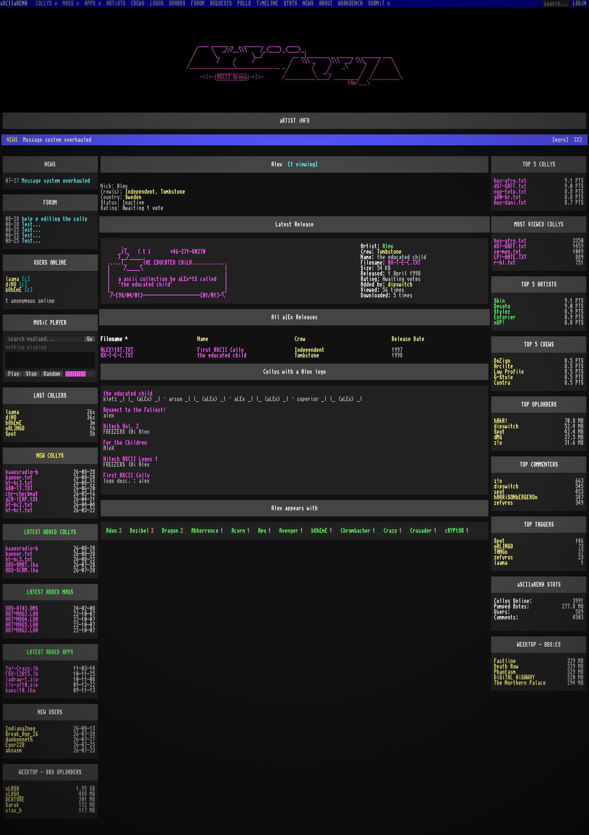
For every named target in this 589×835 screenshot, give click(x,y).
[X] (578, 140)
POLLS (244, 3)
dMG (498, 437)
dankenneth (19, 739)
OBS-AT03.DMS (21, 608)
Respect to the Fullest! (134, 410)
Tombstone (173, 191)
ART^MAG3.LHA (21, 614)
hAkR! (501, 421)
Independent (140, 191)
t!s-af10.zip (21, 685)
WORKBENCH (350, 3)
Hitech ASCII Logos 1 (130, 459)
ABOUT (326, 3)
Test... (31, 224)
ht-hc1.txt (19, 510)
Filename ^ (114, 339)
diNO (10, 284)
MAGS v (71, 3)
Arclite (503, 366)
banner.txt (19, 477)
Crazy (392, 530)
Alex (387, 246)
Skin (499, 301)
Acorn (240, 530)
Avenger (291, 530)
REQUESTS (221, 3)
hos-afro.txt (510, 181)
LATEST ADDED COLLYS (50, 532)
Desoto (502, 306)
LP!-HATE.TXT (510, 257)
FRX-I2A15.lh (21, 674)
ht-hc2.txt (19, 505)
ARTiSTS (115, 3)
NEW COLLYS (50, 455)
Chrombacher (358, 530)
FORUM (198, 3)
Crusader (423, 530)
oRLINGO (15, 428)
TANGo (501, 552)
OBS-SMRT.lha (21, 565)
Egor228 (15, 745)
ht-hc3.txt (19, 483)
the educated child (221, 355)
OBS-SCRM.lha (21, 570)
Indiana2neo (20, 728)
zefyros (503, 503)
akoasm (13, 750)
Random (52, 374)
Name (202, 339)
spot (499, 492)
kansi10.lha (20, 690)
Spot (10, 434)
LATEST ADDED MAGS (50, 592)
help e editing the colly (54, 219)
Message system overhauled (56, 181)
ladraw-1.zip (21, 679)
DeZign (502, 361)
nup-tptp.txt (510, 191)
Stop (31, 374)
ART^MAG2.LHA (21, 630)
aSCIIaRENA (13, 3)
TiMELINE (267, 3)
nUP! (499, 322)
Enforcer (505, 317)
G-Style (503, 377)
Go (89, 339)
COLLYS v (46, 3)
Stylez (502, 311)
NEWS (308, 3)
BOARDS (177, 3)
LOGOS (157, 3)
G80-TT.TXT (19, 488)
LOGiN (579, 3)
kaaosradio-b (21, 472)
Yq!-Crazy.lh (21, 668)
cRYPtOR (457, 530)
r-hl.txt (505, 262)
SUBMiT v (379, 3)
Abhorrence (207, 530)
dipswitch (400, 284)
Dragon (172, 530)
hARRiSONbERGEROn (516, 497)
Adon (114, 530)
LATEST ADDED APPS (50, 652)
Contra (502, 382)
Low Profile (509, 372)
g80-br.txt (507, 197)
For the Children (125, 442)
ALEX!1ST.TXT (117, 350)
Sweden (133, 197)
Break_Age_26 (21, 734)
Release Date (408, 339)
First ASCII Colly (220, 350)
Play (13, 374)
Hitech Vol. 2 (121, 426)
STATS (290, 3)
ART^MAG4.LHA (21, 619)
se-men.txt (507, 251)
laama (12, 279)
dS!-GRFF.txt (510, 186)
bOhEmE (321, 530)
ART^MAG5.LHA (21, 625)
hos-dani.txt (510, 202)
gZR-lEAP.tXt (21, 499)
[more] (560, 140)
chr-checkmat (21, 494)
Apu (264, 530)
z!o (498, 442)
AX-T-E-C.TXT (404, 262)
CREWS (138, 3)
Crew (299, 339)
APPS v (93, 3)
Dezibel (142, 530)
